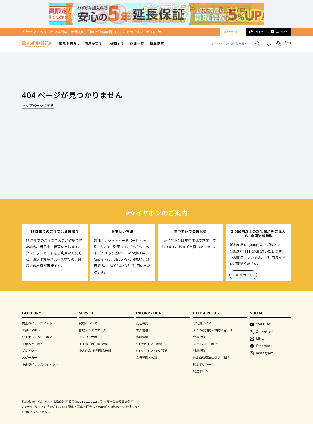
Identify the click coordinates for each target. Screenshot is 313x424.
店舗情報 (142, 337)
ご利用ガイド (243, 275)
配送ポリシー (202, 371)
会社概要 (142, 323)
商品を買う (68, 43)
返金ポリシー (202, 364)
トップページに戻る (38, 105)
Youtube (281, 32)
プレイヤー (29, 350)
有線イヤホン (31, 330)
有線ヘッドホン (32, 344)
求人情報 (142, 330)
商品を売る (93, 43)
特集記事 (157, 43)
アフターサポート (91, 337)
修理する (117, 43)
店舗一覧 (137, 43)
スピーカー (29, 357)
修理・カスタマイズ (92, 330)
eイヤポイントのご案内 (152, 350)
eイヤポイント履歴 (149, 344)
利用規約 (199, 350)
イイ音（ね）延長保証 (94, 344)
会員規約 (199, 337)
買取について (88, 323)
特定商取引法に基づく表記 (211, 357)
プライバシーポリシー (208, 344)
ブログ (258, 32)
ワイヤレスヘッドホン (37, 337)
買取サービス (233, 32)
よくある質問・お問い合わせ (212, 330)
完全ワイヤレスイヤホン (38, 323)
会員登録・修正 (146, 357)
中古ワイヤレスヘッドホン (40, 364)
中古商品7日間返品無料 (95, 350)
